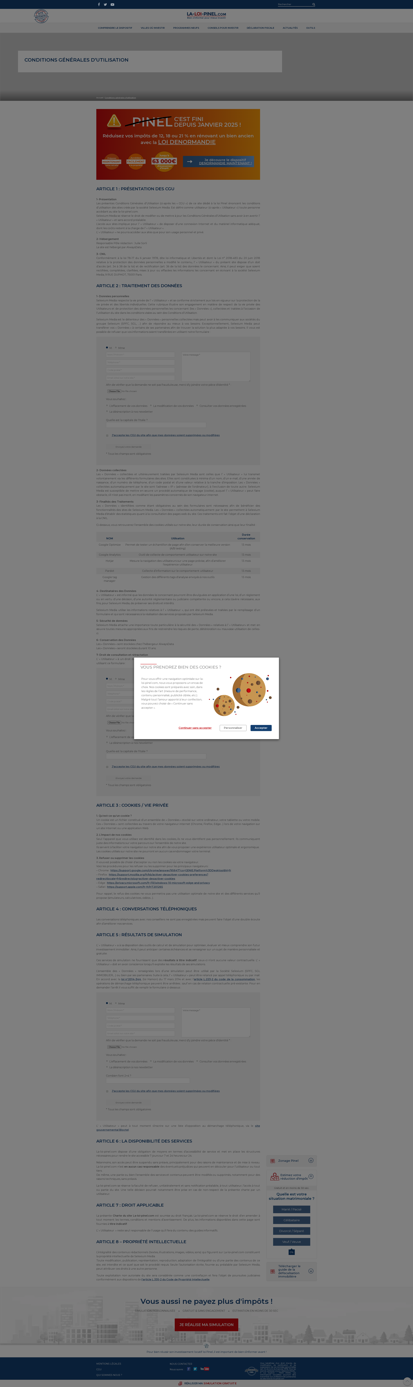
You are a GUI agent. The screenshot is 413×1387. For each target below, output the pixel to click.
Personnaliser (233, 727)
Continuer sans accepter (195, 727)
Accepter (261, 727)
